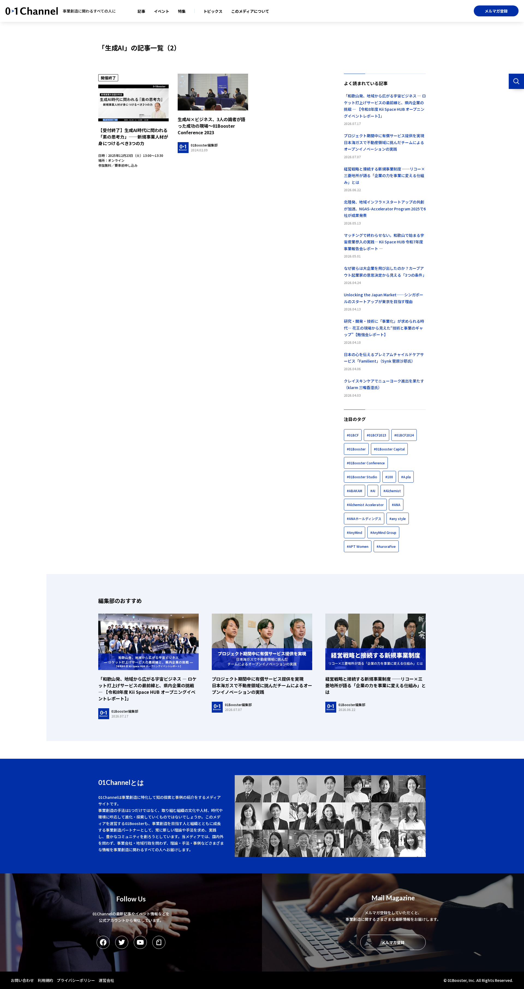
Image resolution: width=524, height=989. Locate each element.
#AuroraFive (386, 546)
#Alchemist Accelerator (365, 504)
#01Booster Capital (389, 449)
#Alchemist (392, 490)
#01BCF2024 (404, 435)
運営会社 (106, 980)
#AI (372, 490)
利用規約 (45, 980)
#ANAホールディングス (364, 518)
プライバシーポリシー (76, 980)
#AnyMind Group (383, 532)
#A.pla (406, 476)
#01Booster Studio (362, 476)
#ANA (396, 504)
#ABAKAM (354, 490)
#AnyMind (354, 532)
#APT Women (357, 546)
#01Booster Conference (366, 463)
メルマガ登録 (496, 11)
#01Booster (356, 449)
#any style (397, 518)
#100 (389, 476)
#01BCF (353, 435)
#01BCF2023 (376, 435)
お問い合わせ (22, 980)
